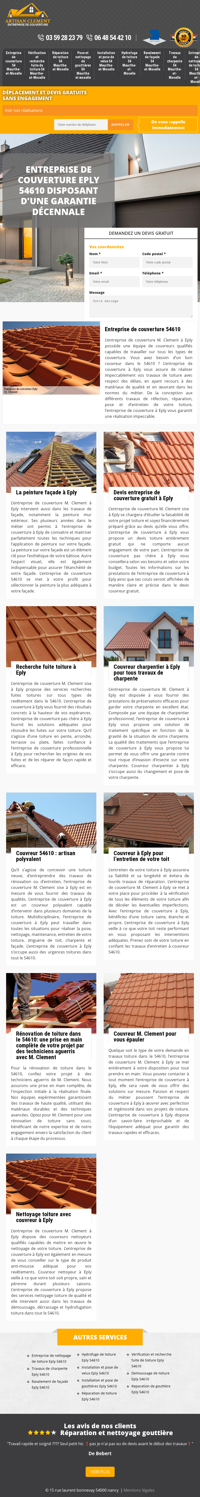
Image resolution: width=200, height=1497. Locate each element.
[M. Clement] (27, 14)
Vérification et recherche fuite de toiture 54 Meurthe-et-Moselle (37, 65)
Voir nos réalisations (24, 110)
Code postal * (154, 253)
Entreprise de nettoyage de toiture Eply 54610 (51, 1358)
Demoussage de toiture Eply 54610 (150, 1376)
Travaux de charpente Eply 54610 (50, 1371)
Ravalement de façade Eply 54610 (50, 1384)
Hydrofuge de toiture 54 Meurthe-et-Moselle (129, 63)
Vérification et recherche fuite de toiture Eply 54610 (151, 1360)
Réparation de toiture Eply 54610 (99, 1396)
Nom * (95, 253)
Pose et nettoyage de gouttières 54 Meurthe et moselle (83, 65)
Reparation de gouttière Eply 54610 (150, 1389)
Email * (95, 273)
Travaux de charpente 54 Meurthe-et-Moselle (174, 65)
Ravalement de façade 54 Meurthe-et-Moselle (152, 61)
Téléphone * (153, 273)
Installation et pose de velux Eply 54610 (100, 1370)
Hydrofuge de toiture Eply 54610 (99, 1357)
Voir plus (100, 1471)
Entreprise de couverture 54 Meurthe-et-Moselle (13, 63)
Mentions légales (139, 1490)
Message (97, 292)
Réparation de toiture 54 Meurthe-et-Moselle (60, 61)
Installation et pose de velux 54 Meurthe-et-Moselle (106, 61)
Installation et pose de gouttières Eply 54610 (100, 1383)
